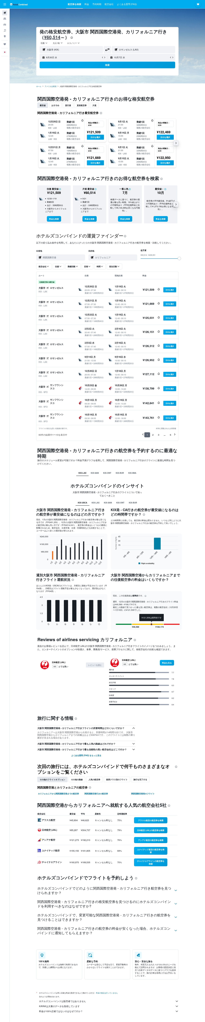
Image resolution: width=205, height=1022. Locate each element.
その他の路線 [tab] (77, 779)
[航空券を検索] (4, 13)
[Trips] (4, 44)
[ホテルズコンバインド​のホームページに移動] (18, 4)
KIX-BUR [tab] (120, 472)
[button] (5, 4)
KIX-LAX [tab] (82, 472)
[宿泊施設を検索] (4, 18)
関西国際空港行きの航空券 (96, 793)
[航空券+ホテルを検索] (4, 30)
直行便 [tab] (68, 105)
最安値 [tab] (43, 105)
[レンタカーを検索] (4, 24)
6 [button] (170, 434)
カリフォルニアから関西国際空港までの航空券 (58, 793)
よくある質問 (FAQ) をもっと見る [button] (86, 755)
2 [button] (153, 434)
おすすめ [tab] (55, 105)
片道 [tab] (94, 105)
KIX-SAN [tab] (95, 472)
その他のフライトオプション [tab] (52, 779)
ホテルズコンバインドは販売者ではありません (62, 1001)
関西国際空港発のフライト (143, 793)
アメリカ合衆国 (50, 86)
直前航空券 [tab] (82, 105)
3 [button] (158, 434)
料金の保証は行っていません (107, 993)
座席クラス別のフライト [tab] (117, 779)
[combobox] (44, 43)
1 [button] (147, 434)
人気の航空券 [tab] (94, 779)
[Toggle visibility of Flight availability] (146, 563)
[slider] (179, 258)
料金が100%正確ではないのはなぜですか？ (61, 1011)
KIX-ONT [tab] (107, 472)
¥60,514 (52, 37)
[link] (54, 219)
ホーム (38, 86)
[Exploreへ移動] (4, 36)
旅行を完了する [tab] (140, 779)
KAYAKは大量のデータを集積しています (59, 1006)
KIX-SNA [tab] (132, 472)
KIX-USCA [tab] (82, 502)
